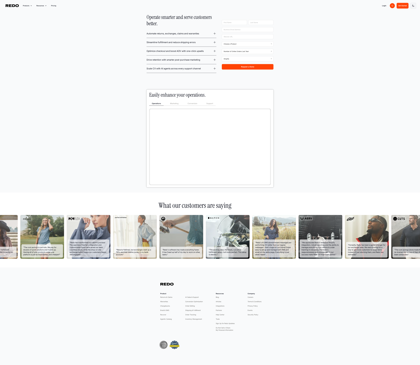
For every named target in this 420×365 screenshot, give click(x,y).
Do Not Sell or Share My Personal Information (224, 329)
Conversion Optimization (194, 301)
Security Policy (253, 315)
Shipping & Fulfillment (193, 310)
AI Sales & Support (192, 297)
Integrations (220, 306)
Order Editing (190, 306)
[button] (27, 6)
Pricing (53, 6)
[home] (12, 5)
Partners (219, 310)
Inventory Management (193, 319)
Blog (217, 297)
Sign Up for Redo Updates (225, 323)
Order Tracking (190, 315)
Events (250, 310)
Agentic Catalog (166, 319)
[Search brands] (392, 5)
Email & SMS (164, 310)
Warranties (164, 301)
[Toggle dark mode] (413, 6)
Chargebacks (165, 306)
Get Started (402, 6)
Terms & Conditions (254, 301)
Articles (218, 301)
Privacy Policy (253, 306)
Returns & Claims (166, 297)
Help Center (220, 315)
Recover (163, 315)
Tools (218, 319)
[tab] (156, 103)
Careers (250, 297)
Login (384, 6)
